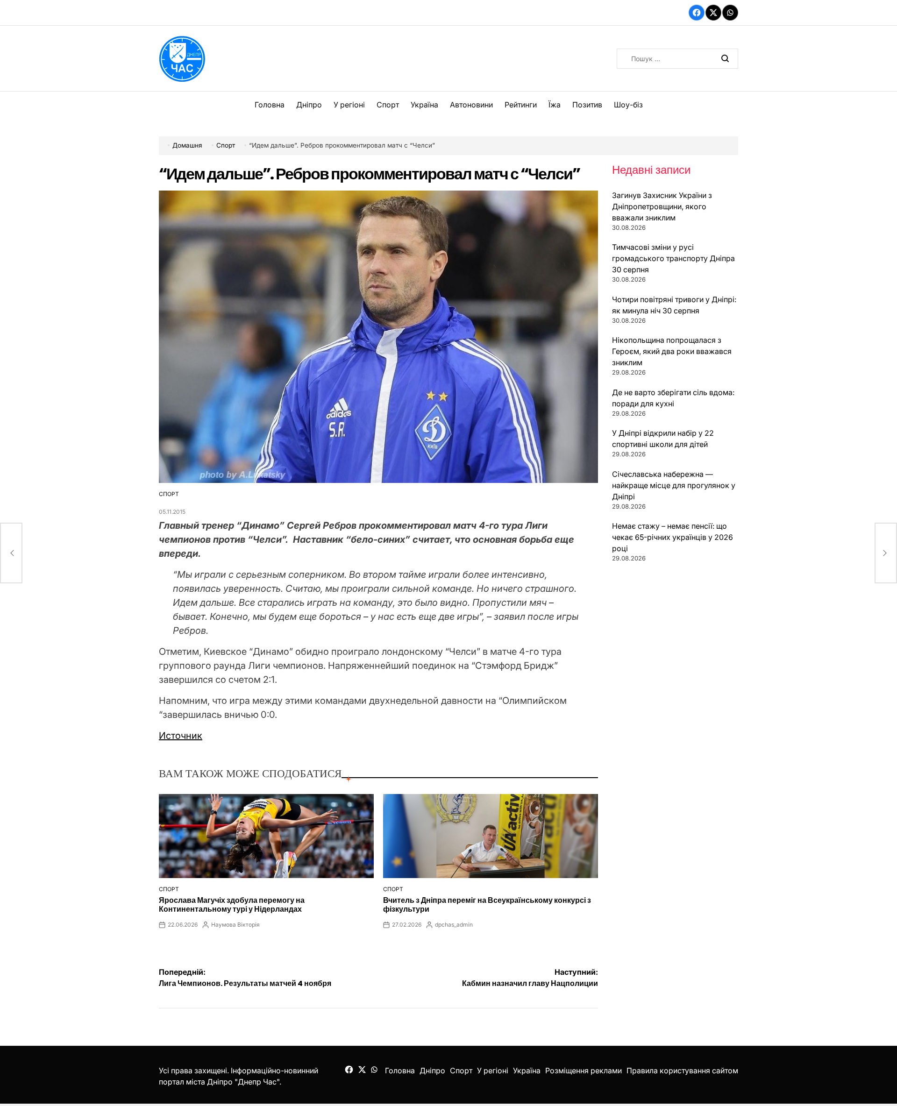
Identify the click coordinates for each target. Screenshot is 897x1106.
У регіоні (349, 104)
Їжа (554, 104)
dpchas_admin (454, 924)
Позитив (587, 104)
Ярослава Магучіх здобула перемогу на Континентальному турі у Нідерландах (232, 905)
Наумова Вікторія (235, 924)
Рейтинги (521, 104)
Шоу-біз (628, 104)
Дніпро (309, 104)
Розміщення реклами (583, 1070)
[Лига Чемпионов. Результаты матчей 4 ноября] (11, 553)
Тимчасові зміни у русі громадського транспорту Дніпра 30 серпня (673, 258)
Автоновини (471, 104)
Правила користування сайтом (682, 1070)
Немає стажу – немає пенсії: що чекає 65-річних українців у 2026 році (672, 537)
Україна (424, 104)
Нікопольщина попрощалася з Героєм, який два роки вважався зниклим (672, 351)
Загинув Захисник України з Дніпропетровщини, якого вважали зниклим (662, 206)
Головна (270, 104)
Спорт (388, 104)
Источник (180, 735)
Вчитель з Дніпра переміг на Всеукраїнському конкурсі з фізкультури (487, 905)
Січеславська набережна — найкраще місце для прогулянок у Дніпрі (673, 485)
